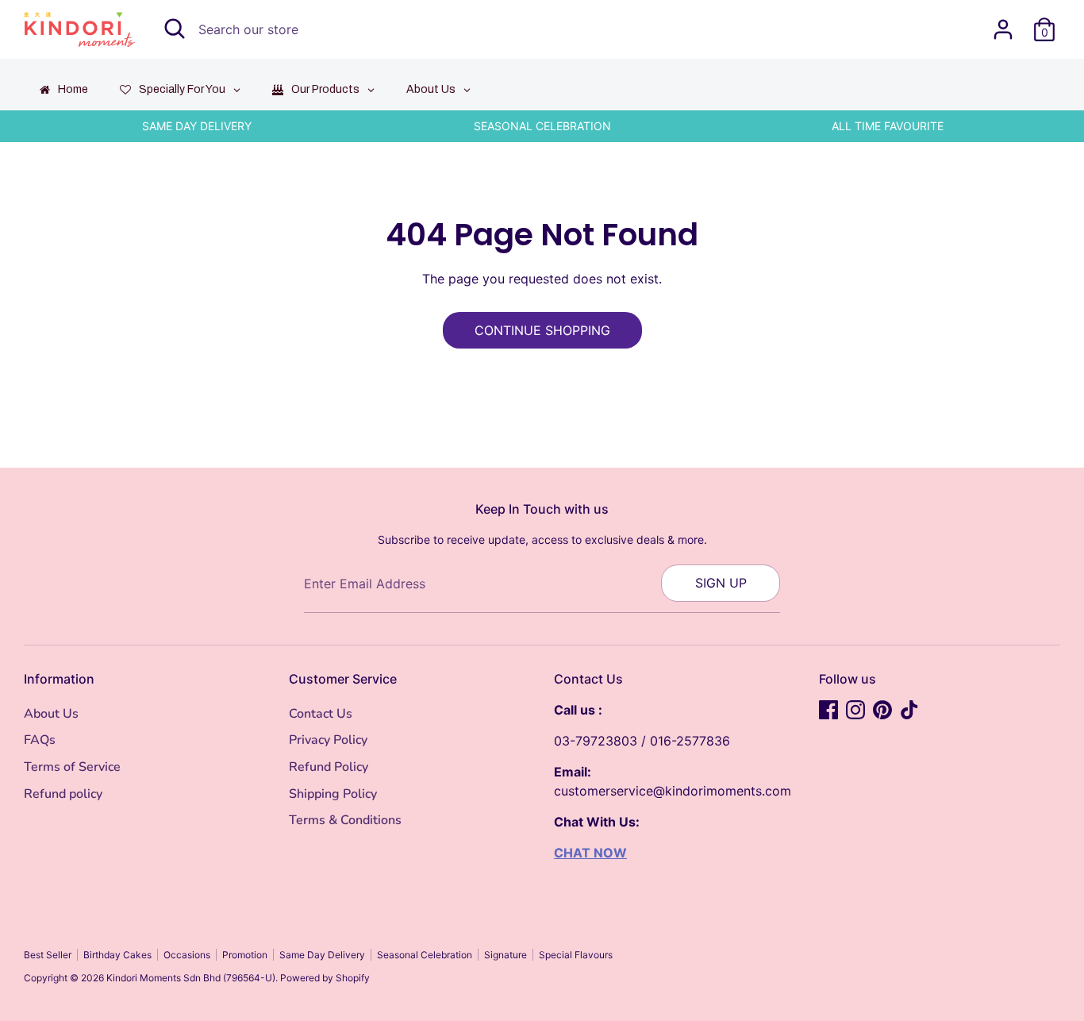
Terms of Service (72, 767)
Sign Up (721, 583)
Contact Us (320, 713)
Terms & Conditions (345, 820)
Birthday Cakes (117, 955)
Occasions (186, 955)
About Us (51, 713)
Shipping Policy (333, 794)
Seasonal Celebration (424, 955)
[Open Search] (174, 28)
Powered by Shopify (325, 978)
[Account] (1003, 29)
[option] (196, 126)
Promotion (244, 955)
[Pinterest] (882, 709)
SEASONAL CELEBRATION (542, 126)
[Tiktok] (909, 709)
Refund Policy (328, 767)
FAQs (40, 740)
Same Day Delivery (322, 955)
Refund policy (63, 794)
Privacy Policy (328, 740)
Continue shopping (542, 330)
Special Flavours (576, 955)
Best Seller (47, 955)
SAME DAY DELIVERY (197, 126)
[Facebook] (828, 709)
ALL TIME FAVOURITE (888, 126)
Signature (505, 955)
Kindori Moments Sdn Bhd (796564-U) (190, 978)
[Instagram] (855, 709)
